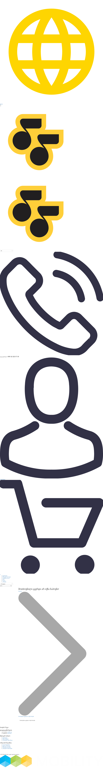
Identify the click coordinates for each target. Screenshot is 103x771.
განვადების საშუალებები (7, 748)
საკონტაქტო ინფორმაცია (7, 740)
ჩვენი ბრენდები (5, 739)
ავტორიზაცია (2, 479)
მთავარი (20, 591)
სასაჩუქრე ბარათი (6, 578)
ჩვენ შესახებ (4, 575)
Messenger (9, 733)
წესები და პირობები (6, 746)
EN (2, 104)
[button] (6, 251)
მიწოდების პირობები (6, 577)
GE (0, 104)
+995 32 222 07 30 (13, 356)
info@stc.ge (9, 732)
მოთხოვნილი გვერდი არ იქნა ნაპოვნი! (26, 716)
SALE (3, 579)
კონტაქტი (4, 581)
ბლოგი (3, 580)
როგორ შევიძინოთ (6, 744)
